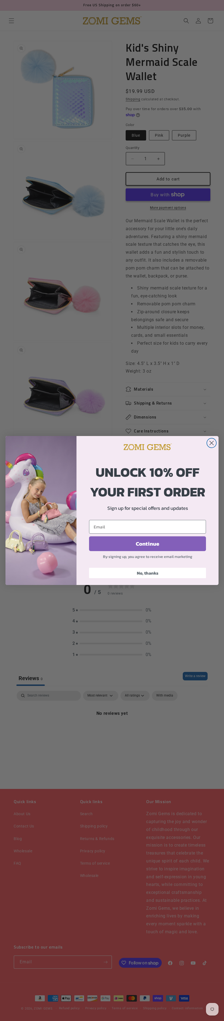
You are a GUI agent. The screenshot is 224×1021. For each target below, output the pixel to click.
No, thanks (147, 573)
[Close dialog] (211, 443)
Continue (147, 544)
